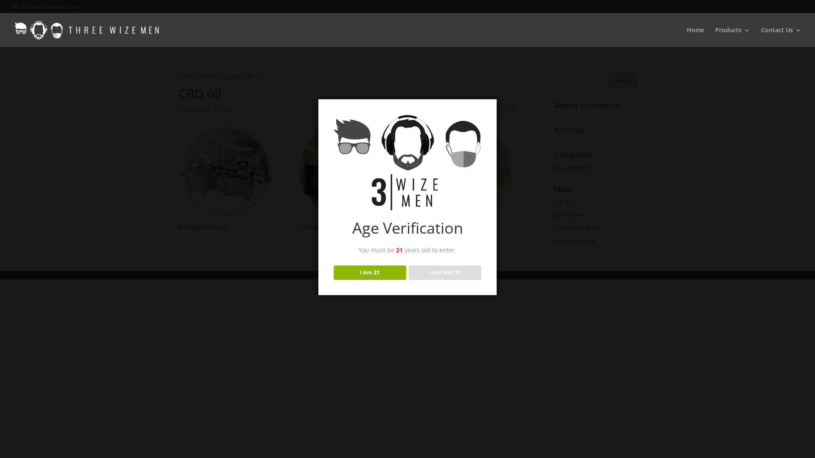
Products (728, 30)
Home (695, 30)
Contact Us (777, 30)
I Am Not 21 (445, 272)
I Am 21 (369, 272)
